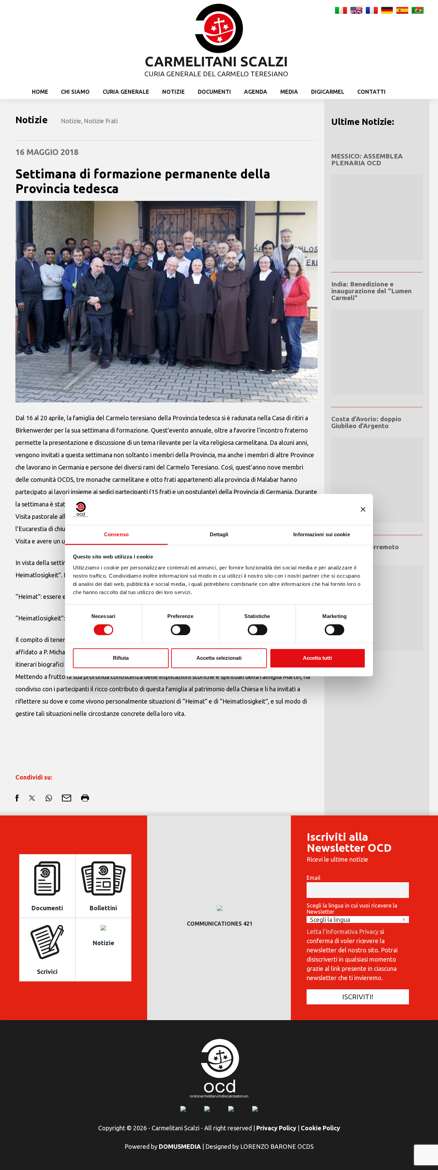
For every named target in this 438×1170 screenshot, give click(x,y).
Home (40, 92)
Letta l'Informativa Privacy (342, 931)
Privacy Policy (276, 1127)
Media (289, 92)
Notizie (173, 92)
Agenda (255, 92)
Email (313, 878)
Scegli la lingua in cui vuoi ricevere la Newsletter (352, 908)
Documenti (214, 92)
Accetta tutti (317, 658)
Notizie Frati (101, 120)
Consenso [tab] (116, 534)
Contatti (371, 92)
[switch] (180, 629)
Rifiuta (121, 658)
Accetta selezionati (219, 658)
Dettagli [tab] (219, 534)
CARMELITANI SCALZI (216, 61)
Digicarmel (327, 92)
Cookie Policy (320, 1127)
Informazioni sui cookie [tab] (321, 534)
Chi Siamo (75, 92)
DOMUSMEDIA (180, 1146)
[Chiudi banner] (363, 509)
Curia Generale (126, 92)
